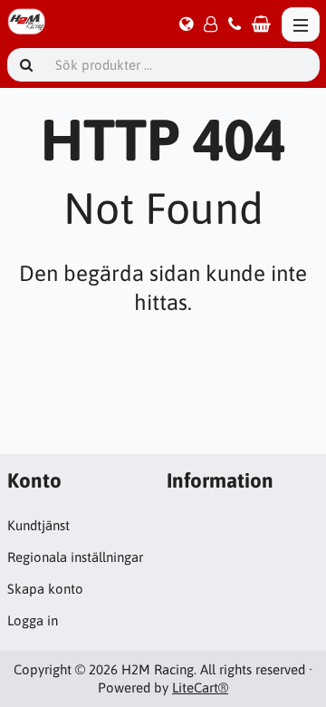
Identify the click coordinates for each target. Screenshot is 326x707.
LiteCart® (200, 687)
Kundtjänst (38, 525)
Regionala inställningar (75, 557)
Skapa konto (45, 588)
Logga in (32, 620)
